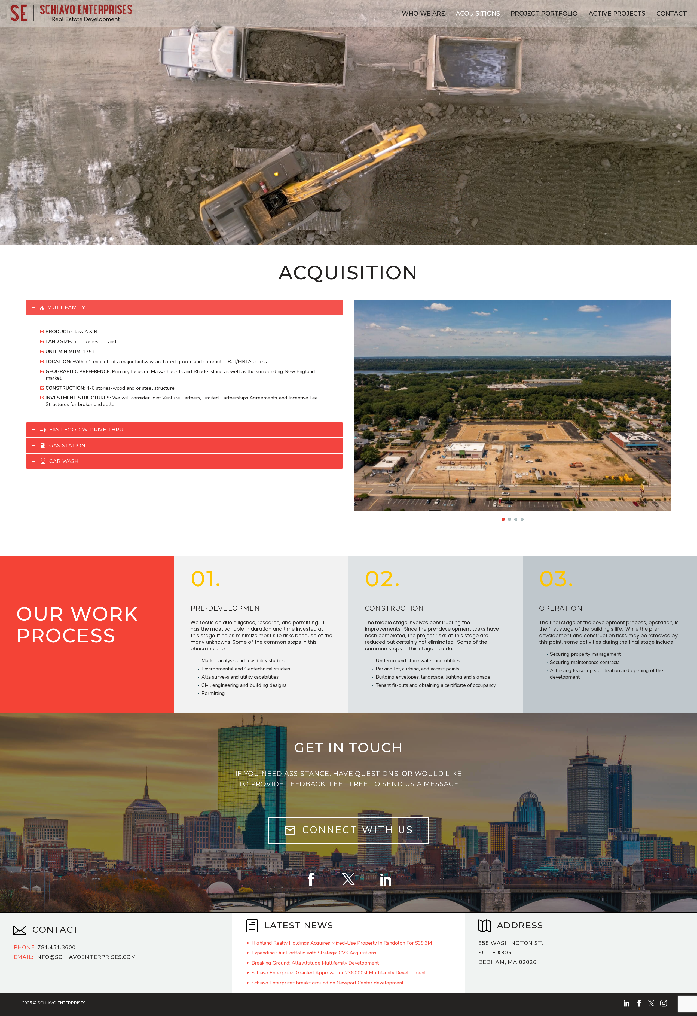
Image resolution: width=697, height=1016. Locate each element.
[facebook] (639, 989)
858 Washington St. (510, 929)
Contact (671, 13)
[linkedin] (626, 989)
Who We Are (423, 13)
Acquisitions (478, 13)
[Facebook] (310, 865)
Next (665, 398)
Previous (359, 398)
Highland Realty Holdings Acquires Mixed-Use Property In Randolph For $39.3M (342, 929)
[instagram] (663, 989)
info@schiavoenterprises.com (75, 943)
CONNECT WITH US (348, 816)
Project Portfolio (544, 13)
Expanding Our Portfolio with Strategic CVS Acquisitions (314, 939)
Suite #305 (495, 938)
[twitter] (651, 989)
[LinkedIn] (386, 865)
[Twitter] (348, 865)
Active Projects (617, 13)
